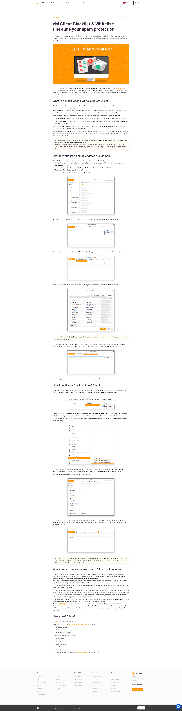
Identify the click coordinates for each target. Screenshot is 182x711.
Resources (86, 3)
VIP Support (95, 679)
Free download (139, 3)
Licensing (57, 679)
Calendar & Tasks (41, 682)
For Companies (70, 3)
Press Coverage (115, 679)
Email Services (78, 676)
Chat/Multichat (78, 685)
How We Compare (41, 697)
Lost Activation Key (97, 688)
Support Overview (97, 676)
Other (112, 673)
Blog (112, 676)
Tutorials (94, 691)
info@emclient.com (137, 684)
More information (99, 708)
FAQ (93, 694)
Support (78, 3)
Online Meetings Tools (79, 682)
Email (38, 679)
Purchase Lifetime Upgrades (62, 688)
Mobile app (61, 3)
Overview (39, 676)
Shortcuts (113, 688)
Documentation (96, 697)
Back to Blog (56, 17)
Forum (94, 685)
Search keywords (115, 691)
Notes (38, 685)
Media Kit (113, 685)
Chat (38, 691)
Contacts (39, 688)
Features (53, 3)
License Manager (96, 682)
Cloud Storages (78, 679)
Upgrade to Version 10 (61, 685)
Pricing (93, 3)
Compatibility (77, 673)
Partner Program (115, 682)
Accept (141, 708)
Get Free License (59, 682)
